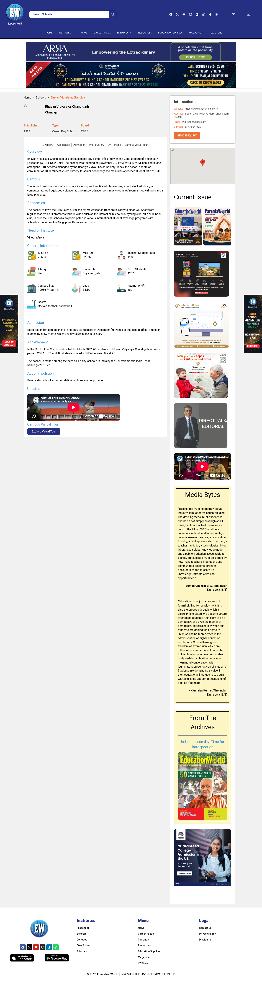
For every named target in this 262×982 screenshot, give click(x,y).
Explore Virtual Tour (44, 431)
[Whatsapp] (204, 14)
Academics (63, 144)
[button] (233, 14)
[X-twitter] (177, 14)
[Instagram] (190, 14)
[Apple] (210, 14)
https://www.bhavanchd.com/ (201, 108)
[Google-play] (217, 14)
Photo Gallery (96, 144)
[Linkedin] (197, 14)
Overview (48, 144)
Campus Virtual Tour (136, 144)
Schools (41, 97)
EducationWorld (107, 974)
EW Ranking (114, 144)
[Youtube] (184, 14)
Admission (79, 144)
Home (27, 97)
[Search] (112, 14)
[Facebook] (171, 14)
